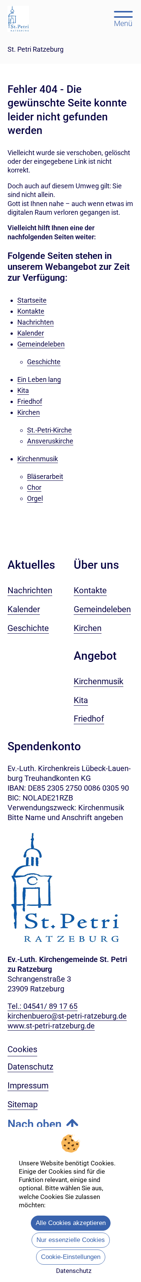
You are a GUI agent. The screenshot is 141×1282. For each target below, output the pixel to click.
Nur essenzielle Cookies (70, 1240)
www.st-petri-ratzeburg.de (51, 1025)
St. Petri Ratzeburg (36, 49)
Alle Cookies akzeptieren (71, 1223)
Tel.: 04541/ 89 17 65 (42, 1006)
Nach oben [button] (35, 1124)
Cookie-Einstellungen (70, 1256)
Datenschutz (73, 1270)
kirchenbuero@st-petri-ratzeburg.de (67, 1015)
